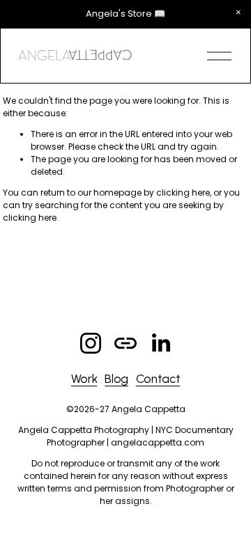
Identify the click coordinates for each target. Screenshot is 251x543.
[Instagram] (90, 343)
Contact (158, 379)
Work (84, 379)
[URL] (125, 343)
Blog (116, 379)
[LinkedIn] (160, 343)
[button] (238, 12)
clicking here (183, 192)
